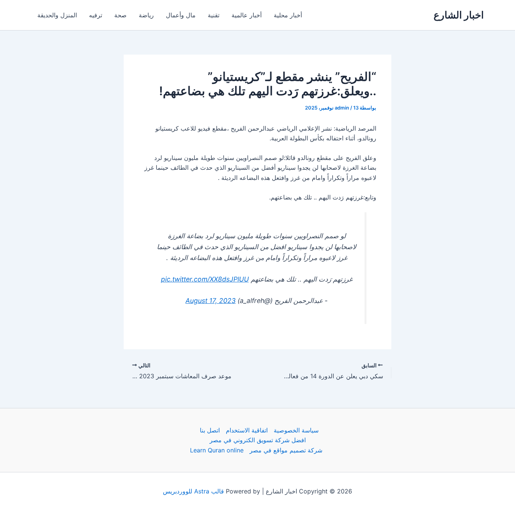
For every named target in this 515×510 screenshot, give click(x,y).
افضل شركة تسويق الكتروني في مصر (258, 440)
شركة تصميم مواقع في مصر (286, 450)
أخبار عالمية (246, 15)
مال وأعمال (181, 15)
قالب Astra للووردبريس (193, 491)
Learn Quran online (217, 450)
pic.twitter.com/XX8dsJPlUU (205, 279)
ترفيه (95, 15)
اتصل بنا (210, 430)
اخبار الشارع (459, 15)
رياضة (146, 15)
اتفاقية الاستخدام (247, 430)
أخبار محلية (288, 15)
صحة (120, 15)
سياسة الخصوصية (296, 430)
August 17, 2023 (210, 300)
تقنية (213, 15)
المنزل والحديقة (57, 15)
